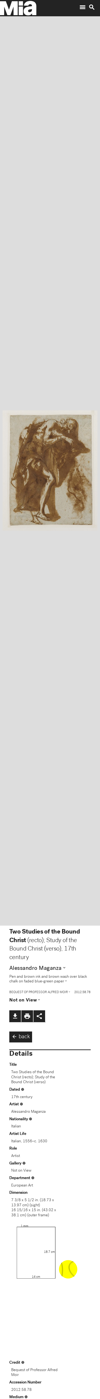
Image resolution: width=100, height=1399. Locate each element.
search (91, 7)
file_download (15, 1016)
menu (82, 7)
